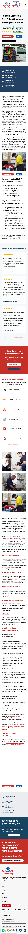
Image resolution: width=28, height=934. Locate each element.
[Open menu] (25, 4)
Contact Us (4, 897)
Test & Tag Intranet (6, 915)
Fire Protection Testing (14, 410)
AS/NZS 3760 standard (16, 579)
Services (4, 889)
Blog (3, 893)
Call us (19, 36)
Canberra (16, 726)
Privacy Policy (21, 926)
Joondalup (4, 718)
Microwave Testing (13, 419)
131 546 (8, 744)
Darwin (12, 726)
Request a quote (7, 36)
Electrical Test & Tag (14, 389)
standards (13, 533)
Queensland (16, 724)
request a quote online (17, 744)
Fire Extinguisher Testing (15, 438)
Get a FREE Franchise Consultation (12, 860)
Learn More (13, 835)
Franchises (4, 891)
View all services (12, 444)
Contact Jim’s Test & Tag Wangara (15, 743)
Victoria (11, 724)
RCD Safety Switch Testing (15, 399)
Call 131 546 (13, 369)
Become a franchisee (8, 41)
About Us (4, 895)
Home (3, 886)
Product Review (18, 337)
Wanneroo (17, 716)
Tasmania (7, 726)
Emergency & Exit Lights (15, 428)
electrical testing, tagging (14, 538)
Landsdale (12, 716)
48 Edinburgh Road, (7, 910)
